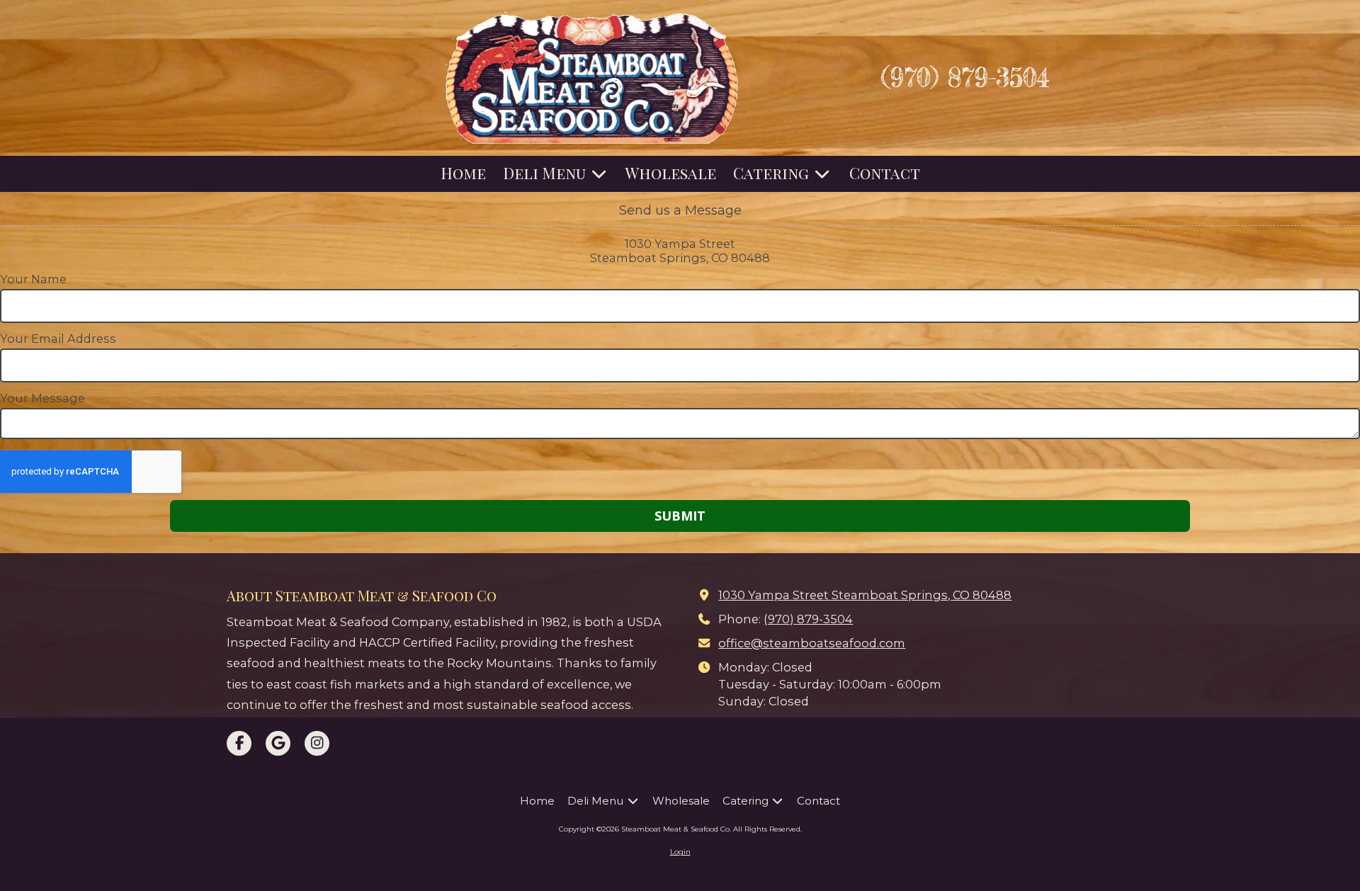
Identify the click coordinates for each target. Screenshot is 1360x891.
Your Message (42, 398)
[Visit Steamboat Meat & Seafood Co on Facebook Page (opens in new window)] (239, 743)
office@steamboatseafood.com (811, 643)
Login (680, 851)
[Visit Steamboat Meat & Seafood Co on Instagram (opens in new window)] (317, 743)
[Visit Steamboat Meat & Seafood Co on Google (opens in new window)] (278, 743)
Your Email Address (58, 338)
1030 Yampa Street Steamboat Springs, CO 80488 (865, 595)
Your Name (33, 279)
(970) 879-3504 (808, 619)
